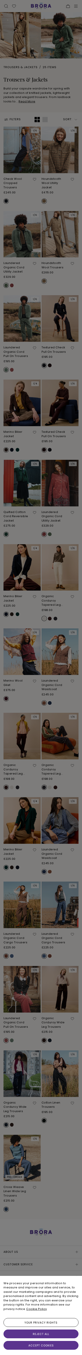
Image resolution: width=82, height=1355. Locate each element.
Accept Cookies (41, 1345)
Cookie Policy (36, 1309)
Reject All (41, 1334)
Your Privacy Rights (41, 1322)
